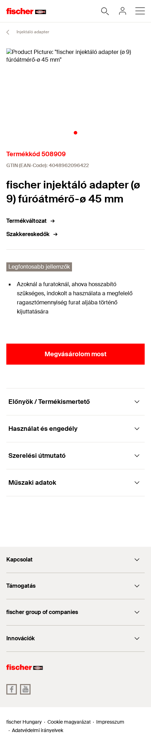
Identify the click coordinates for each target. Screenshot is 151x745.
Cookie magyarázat (69, 722)
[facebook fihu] (11, 689)
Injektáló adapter (32, 32)
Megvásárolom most (75, 354)
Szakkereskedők (28, 234)
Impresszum (110, 722)
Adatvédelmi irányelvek (37, 730)
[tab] (75, 132)
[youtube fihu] (25, 689)
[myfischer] (122, 11)
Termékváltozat (26, 221)
